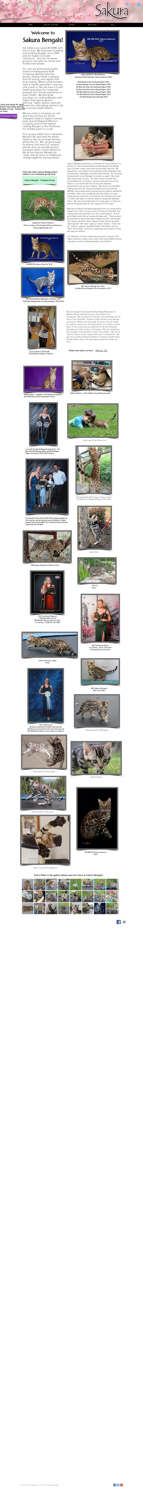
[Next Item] (115, 896)
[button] (138, 4)
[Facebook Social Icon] (119, 922)
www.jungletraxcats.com (42, 228)
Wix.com (55, 1485)
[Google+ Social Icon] (121, 1485)
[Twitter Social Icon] (118, 1485)
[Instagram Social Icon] (124, 922)
